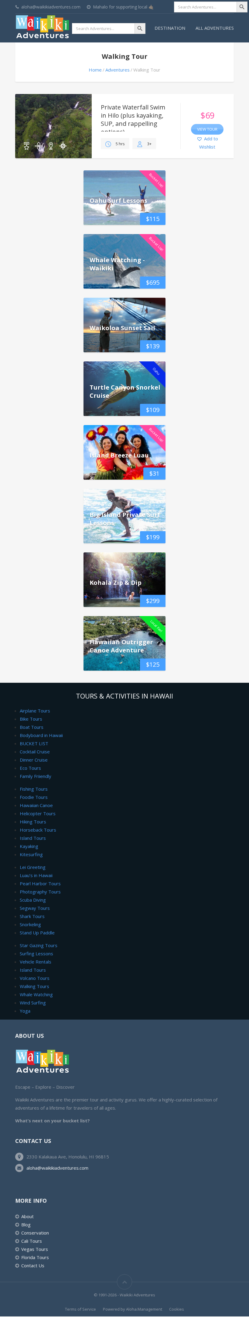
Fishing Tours (34, 789)
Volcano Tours (34, 978)
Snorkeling (30, 924)
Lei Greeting (33, 867)
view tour (207, 129)
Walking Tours (34, 986)
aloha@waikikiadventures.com (57, 1168)
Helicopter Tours (38, 813)
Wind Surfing (33, 1003)
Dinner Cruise (34, 760)
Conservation (35, 1233)
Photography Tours (40, 892)
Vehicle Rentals (35, 962)
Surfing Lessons (36, 953)
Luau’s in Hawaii (36, 875)
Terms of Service (80, 1309)
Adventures (117, 70)
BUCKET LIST (34, 743)
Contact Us (32, 1265)
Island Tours (33, 838)
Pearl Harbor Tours (40, 883)
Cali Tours (31, 1241)
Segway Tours (35, 908)
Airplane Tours (35, 711)
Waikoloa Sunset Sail (122, 328)
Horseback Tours (38, 830)
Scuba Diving (33, 900)
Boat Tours (31, 727)
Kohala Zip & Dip (116, 582)
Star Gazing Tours (38, 945)
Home (95, 70)
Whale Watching (36, 994)
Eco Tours (30, 768)
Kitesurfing (31, 854)
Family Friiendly (35, 776)
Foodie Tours (34, 797)
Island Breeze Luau (119, 455)
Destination (170, 28)
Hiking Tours (33, 822)
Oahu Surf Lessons (118, 200)
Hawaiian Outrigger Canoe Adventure (121, 646)
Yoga (25, 1011)
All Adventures (215, 28)
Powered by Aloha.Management (132, 1309)
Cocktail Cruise (35, 752)
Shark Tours (32, 916)
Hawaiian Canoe (36, 805)
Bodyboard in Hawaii (41, 735)
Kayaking (29, 846)
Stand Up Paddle (37, 933)
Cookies (176, 1309)
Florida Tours (35, 1257)
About (27, 1216)
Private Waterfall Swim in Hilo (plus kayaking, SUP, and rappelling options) (133, 119)
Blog (26, 1224)
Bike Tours (31, 719)
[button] (207, 143)
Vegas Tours (34, 1249)
